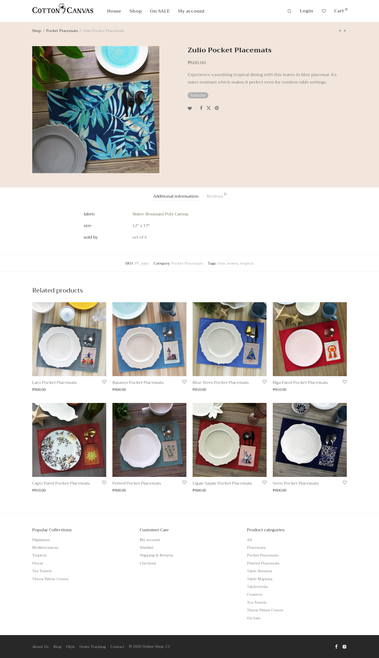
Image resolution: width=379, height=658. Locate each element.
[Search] (289, 11)
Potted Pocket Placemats (136, 483)
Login (306, 11)
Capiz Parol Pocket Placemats (61, 483)
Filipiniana (41, 540)
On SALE (160, 11)
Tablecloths (257, 587)
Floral (37, 563)
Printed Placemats (263, 563)
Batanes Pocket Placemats (138, 382)
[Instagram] (344, 646)
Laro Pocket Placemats (54, 382)
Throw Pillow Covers (50, 579)
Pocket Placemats (62, 31)
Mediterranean (45, 547)
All (249, 540)
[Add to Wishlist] (192, 108)
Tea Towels (42, 571)
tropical (247, 263)
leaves (232, 263)
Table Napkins (260, 579)
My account (191, 11)
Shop (135, 11)
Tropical (39, 555)
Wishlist (147, 547)
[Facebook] (336, 646)
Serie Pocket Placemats (296, 483)
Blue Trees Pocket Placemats (221, 382)
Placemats (256, 547)
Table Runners (259, 571)
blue (221, 263)
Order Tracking (92, 647)
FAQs (70, 647)
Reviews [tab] (216, 196)
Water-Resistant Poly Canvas (160, 214)
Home (114, 11)
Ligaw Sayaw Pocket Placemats (222, 483)
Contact (117, 647)
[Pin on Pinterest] (217, 108)
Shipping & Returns (156, 555)
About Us (40, 647)
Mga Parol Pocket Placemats (300, 382)
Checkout (148, 563)
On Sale (254, 618)
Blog (57, 647)
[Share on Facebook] (201, 108)
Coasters (254, 594)
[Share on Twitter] (208, 108)
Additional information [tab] (176, 196)
